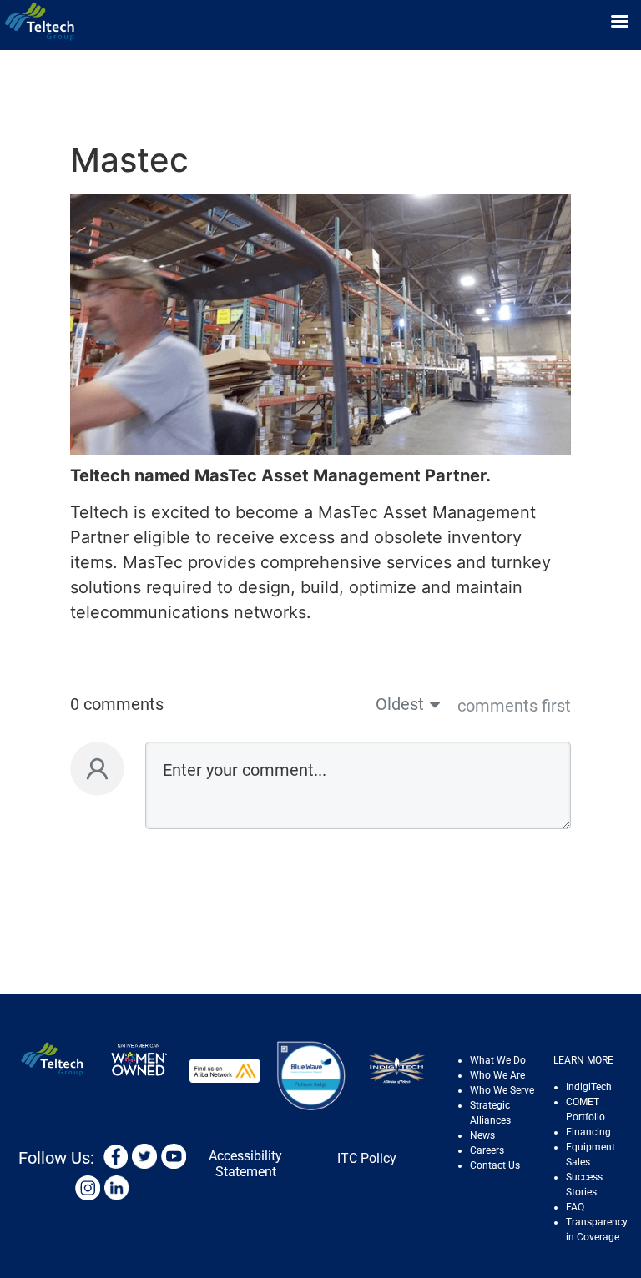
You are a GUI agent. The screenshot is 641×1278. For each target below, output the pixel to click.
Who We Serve (502, 1090)
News (482, 1135)
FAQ (575, 1207)
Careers (487, 1150)
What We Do (498, 1060)
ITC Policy (366, 1158)
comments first (514, 705)
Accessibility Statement (245, 1164)
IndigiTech (589, 1087)
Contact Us (495, 1165)
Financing (588, 1132)
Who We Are (497, 1075)
